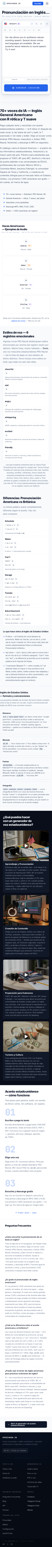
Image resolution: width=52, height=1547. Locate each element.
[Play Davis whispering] (6, 421)
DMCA (5, 1525)
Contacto (31, 1497)
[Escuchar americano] (17, 525)
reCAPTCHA (7, 1533)
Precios (6, 1510)
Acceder (37, 4)
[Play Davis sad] (6, 389)
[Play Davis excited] (6, 435)
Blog (4, 1501)
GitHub (30, 1510)
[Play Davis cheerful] (6, 373)
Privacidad (7, 1520)
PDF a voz (31, 1478)
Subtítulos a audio (10, 1478)
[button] (18, 23)
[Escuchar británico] (16, 529)
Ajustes (14, 79)
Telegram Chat (33, 1506)
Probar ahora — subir (27, 1213)
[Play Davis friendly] (6, 451)
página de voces (18, 321)
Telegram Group (33, 1501)
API (4, 1506)
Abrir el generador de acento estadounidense (23, 1424)
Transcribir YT (33, 1487)
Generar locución (28, 88)
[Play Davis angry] (6, 405)
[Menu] (47, 3)
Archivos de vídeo (34, 1482)
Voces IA (6, 1473)
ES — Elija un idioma (16, 1450)
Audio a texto (32, 1469)
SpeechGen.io (13, 1541)
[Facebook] (12, 1544)
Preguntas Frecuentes (11, 1497)
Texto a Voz (7, 1469)
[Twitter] (8, 1544)
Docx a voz (31, 1473)
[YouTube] (4, 1544)
